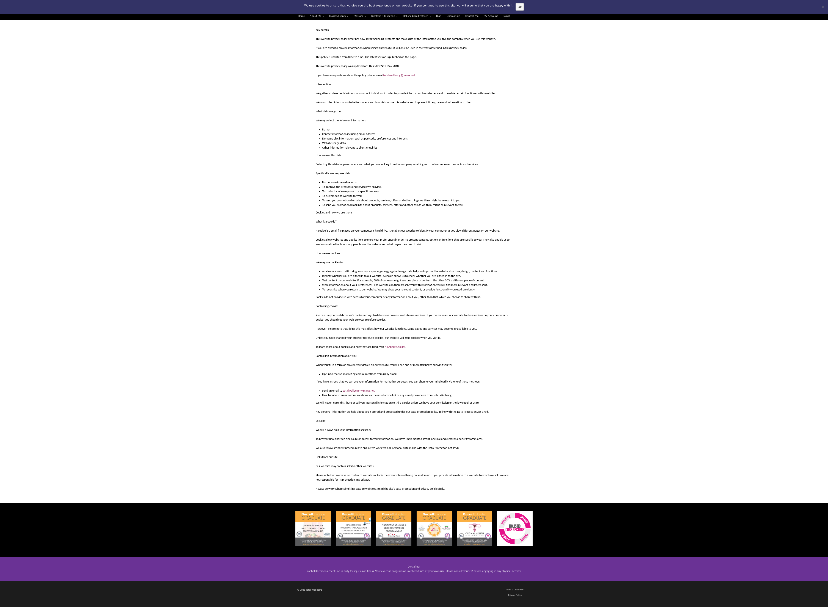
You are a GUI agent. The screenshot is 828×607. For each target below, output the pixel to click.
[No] (822, 7)
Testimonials (453, 16)
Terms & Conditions (515, 589)
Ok (520, 7)
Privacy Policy (515, 595)
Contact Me (471, 16)
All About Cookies (395, 347)
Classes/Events (337, 16)
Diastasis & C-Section (383, 16)
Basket (506, 16)
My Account (491, 16)
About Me (315, 16)
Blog (438, 16)
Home (301, 16)
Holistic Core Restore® (415, 16)
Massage (358, 16)
